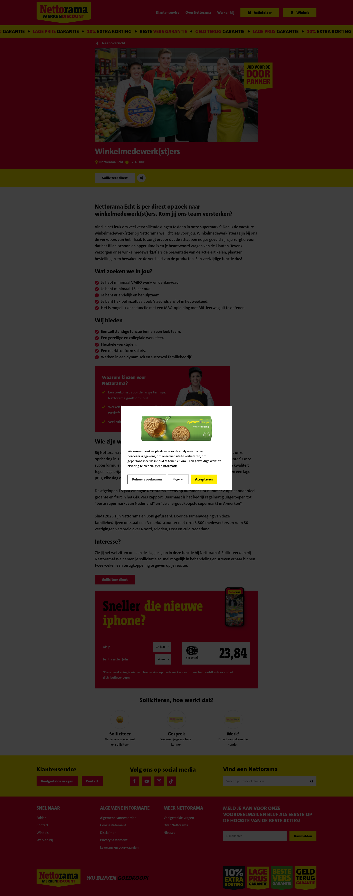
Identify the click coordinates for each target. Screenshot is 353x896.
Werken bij (45, 840)
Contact (92, 781)
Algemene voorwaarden (118, 818)
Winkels (43, 832)
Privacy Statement (113, 840)
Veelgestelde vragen (57, 781)
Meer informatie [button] (166, 466)
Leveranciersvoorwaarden (119, 847)
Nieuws (169, 832)
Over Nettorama (176, 825)
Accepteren (204, 479)
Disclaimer (108, 832)
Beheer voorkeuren (147, 479)
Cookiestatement (113, 825)
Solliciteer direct (115, 177)
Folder (41, 818)
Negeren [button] (178, 479)
